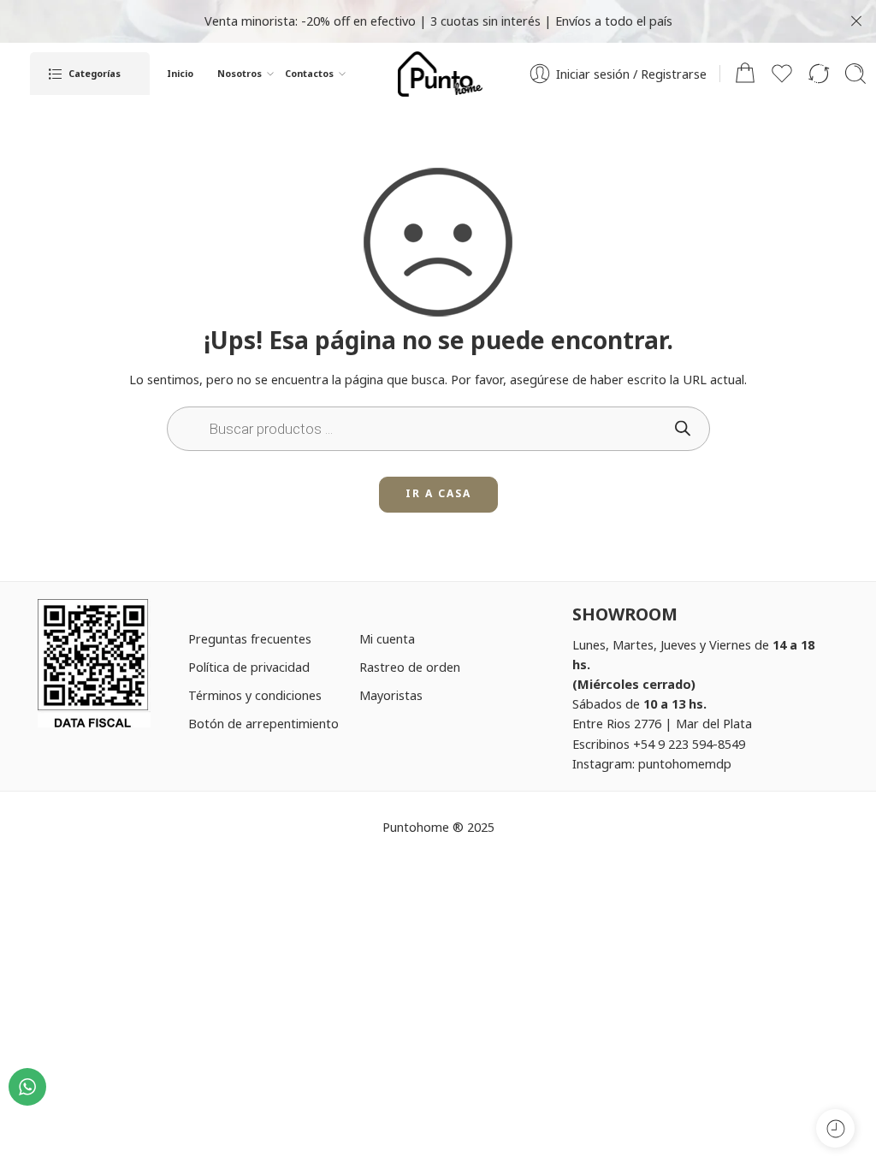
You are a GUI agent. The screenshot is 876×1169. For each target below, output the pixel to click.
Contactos (309, 74)
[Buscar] (855, 74)
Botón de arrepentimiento (263, 723)
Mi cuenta (387, 638)
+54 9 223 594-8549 (689, 743)
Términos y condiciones (255, 694)
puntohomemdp (684, 763)
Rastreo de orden (409, 666)
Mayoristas (391, 694)
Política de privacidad (249, 666)
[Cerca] (856, 21)
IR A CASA (438, 493)
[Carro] (745, 74)
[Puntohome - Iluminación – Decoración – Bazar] (440, 74)
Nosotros (239, 74)
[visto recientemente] (835, 1128)
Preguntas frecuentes (249, 638)
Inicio (180, 74)
